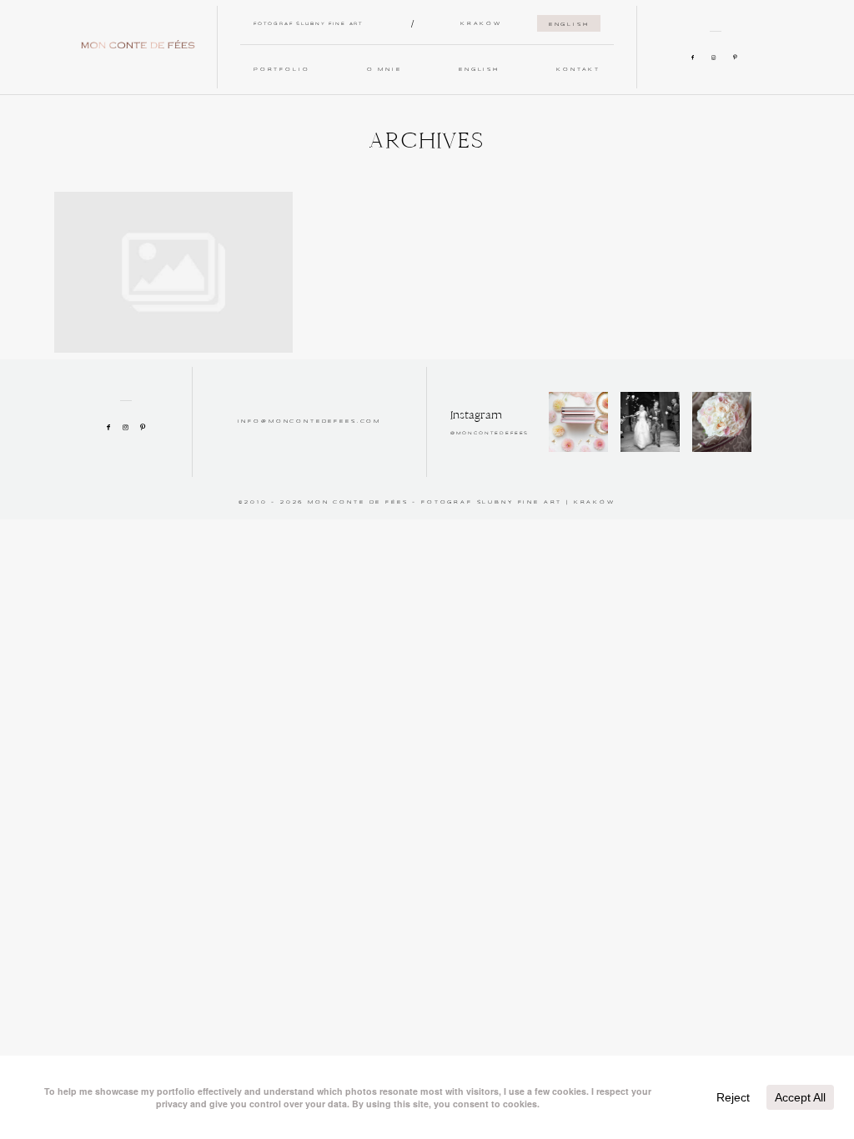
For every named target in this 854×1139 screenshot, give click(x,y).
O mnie (384, 70)
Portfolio (282, 70)
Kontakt (578, 70)
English (569, 25)
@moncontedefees (490, 433)
